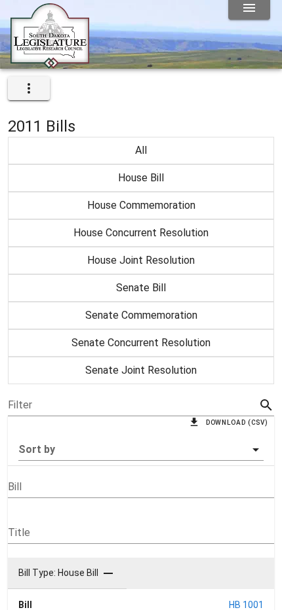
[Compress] (108, 573)
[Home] (49, 63)
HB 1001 (246, 605)
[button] (141, 449)
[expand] (29, 88)
